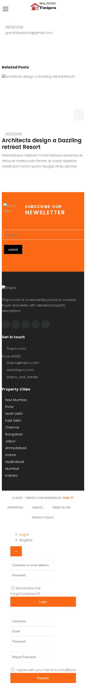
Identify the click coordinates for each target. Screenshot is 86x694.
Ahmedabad (15, 448)
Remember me (28, 588)
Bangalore (13, 434)
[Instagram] (26, 324)
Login (43, 602)
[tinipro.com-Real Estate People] (43, 10)
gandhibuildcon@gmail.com (29, 32)
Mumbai (11, 468)
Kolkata (10, 475)
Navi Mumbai (15, 400)
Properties (15, 507)
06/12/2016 (13, 134)
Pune (8, 406)
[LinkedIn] (35, 324)
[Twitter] (16, 324)
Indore (10, 455)
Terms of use (61, 507)
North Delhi (13, 413)
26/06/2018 (14, 27)
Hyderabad (14, 461)
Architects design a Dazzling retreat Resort (42, 144)
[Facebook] (6, 324)
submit (13, 249)
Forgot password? (25, 593)
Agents (37, 507)
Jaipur (9, 441)
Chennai (11, 427)
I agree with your (46, 670)
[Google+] (45, 324)
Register (26, 540)
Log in (24, 534)
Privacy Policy (43, 517)
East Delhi (12, 420)
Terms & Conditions (60, 670)
